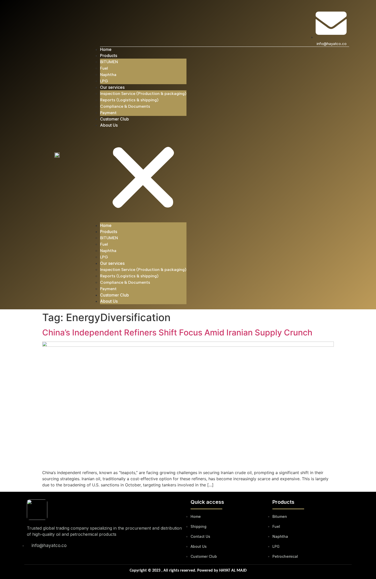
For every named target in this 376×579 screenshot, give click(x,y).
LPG (104, 81)
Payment (108, 112)
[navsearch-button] (103, 14)
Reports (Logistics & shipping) (129, 99)
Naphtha (108, 74)
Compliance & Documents (125, 106)
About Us (109, 125)
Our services (112, 87)
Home (106, 49)
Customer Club (114, 119)
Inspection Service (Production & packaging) (143, 93)
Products (108, 55)
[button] (143, 175)
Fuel (104, 68)
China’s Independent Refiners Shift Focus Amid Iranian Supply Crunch (177, 332)
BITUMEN (109, 61)
